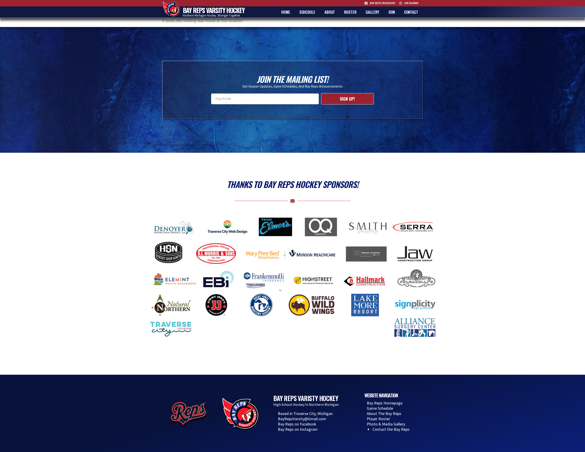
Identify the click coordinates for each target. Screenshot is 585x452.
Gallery (372, 12)
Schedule (307, 12)
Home (285, 12)
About (329, 12)
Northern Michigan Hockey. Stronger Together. (211, 15)
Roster (350, 12)
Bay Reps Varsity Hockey (214, 10)
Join (391, 12)
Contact (411, 12)
